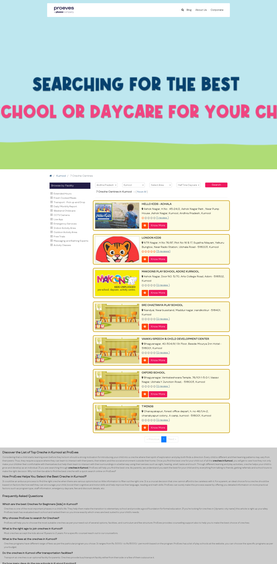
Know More (158, 225)
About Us (201, 10)
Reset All (142, 192)
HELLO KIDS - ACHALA (157, 204)
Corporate (217, 10)
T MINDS (147, 406)
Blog (189, 10)
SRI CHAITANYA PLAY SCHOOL (162, 305)
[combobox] (106, 185)
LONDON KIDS (151, 237)
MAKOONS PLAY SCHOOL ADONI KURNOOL (170, 271)
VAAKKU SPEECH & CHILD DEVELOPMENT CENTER (175, 338)
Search (216, 184)
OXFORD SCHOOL (153, 372)
